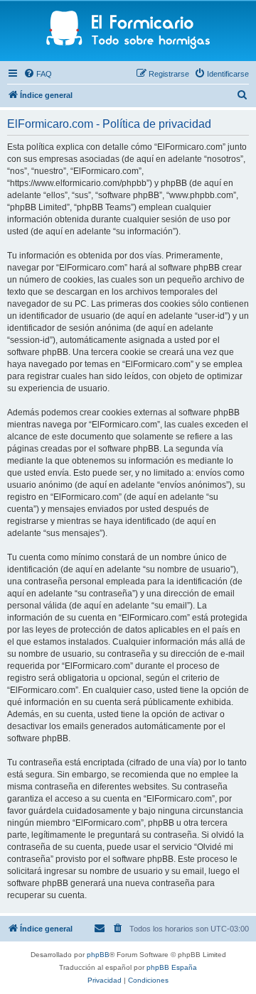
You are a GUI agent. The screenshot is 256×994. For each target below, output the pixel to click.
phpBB (98, 954)
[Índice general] (128, 31)
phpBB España (171, 967)
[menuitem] (37, 73)
